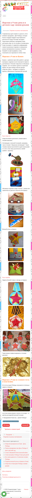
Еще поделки (6, 277)
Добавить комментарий (12, 429)
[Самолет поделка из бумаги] (16, 221)
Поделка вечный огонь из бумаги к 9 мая (16, 461)
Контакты (5, 475)
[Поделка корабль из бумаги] (16, 176)
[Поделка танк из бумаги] (16, 209)
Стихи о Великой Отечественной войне (16, 452)
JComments (28, 431)
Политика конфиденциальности (11, 477)
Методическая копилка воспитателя (10, 421)
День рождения (6, 471)
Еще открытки (6, 136)
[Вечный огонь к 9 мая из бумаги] (16, 253)
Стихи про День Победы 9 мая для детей (17, 455)
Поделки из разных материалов (19, 30)
